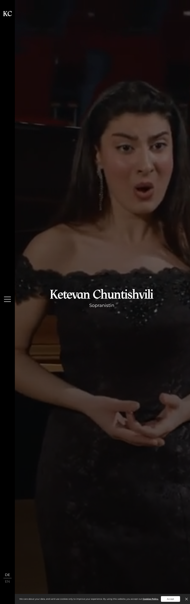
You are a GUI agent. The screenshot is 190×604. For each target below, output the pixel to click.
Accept (170, 599)
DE (7, 575)
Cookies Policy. (151, 599)
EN (7, 581)
